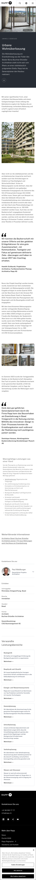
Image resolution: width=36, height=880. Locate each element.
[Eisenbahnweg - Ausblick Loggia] (26, 349)
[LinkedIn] (3, 819)
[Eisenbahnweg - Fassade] (9, 360)
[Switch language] (26, 3)
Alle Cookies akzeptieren (18, 876)
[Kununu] (8, 819)
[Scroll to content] (4, 80)
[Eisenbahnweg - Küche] (9, 349)
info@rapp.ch (7, 813)
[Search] (20, 3)
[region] (18, 863)
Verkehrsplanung (10, 479)
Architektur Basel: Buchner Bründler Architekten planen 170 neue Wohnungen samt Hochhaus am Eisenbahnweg (17, 540)
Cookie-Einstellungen (18, 865)
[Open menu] (33, 3)
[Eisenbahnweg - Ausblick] (26, 360)
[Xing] (13, 819)
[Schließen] (33, 850)
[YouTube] (18, 819)
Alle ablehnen (18, 870)
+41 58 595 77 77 (8, 810)
